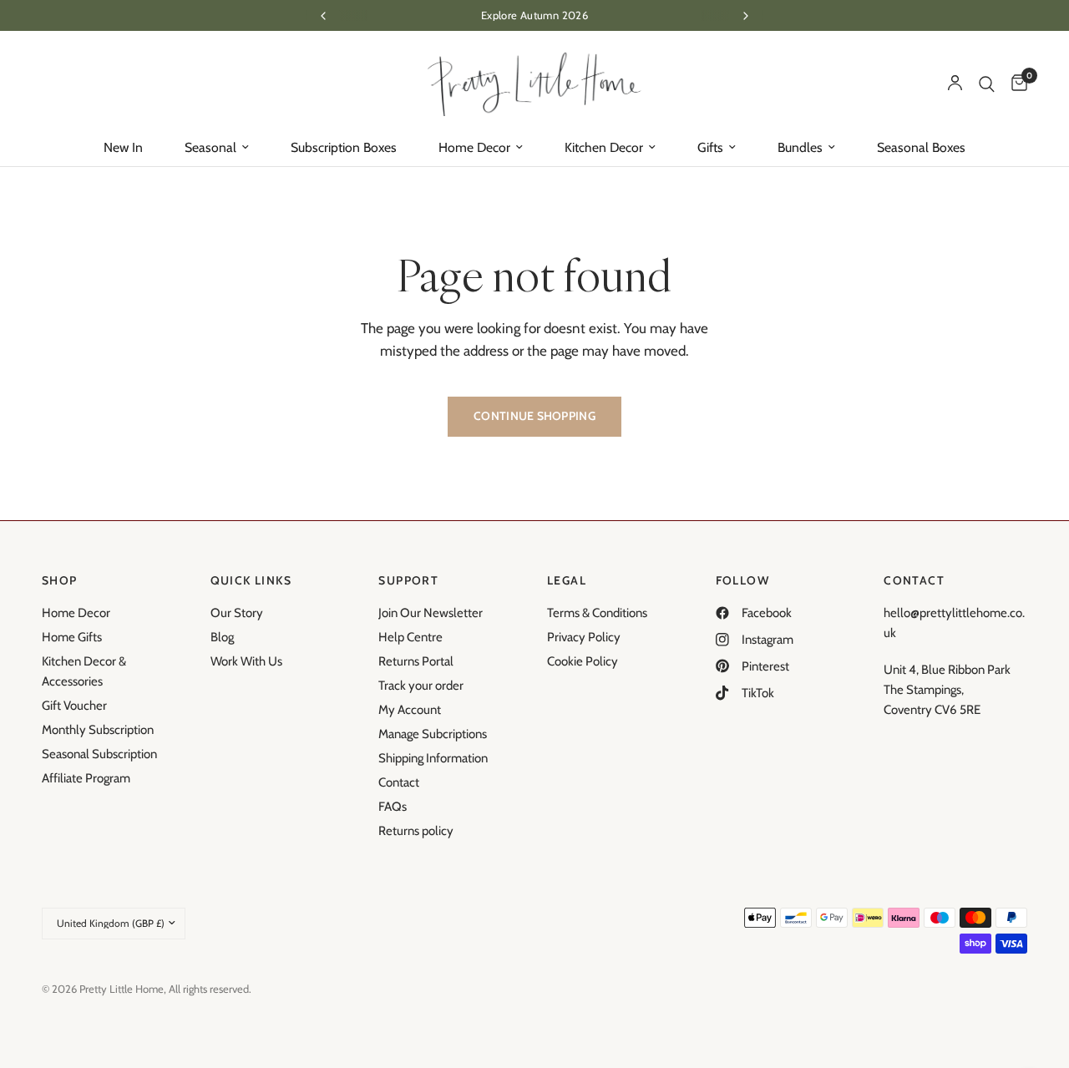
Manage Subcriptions (432, 734)
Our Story (236, 612)
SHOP (60, 580)
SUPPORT (408, 580)
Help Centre (410, 637)
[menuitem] (123, 147)
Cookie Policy (582, 661)
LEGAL (566, 580)
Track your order (421, 685)
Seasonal (210, 147)
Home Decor (474, 147)
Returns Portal (415, 661)
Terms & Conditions (597, 612)
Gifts (710, 147)
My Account (409, 709)
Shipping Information (433, 758)
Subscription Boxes (344, 147)
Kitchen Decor (604, 147)
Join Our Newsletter (430, 612)
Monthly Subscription (98, 729)
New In (123, 147)
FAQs (392, 806)
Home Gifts (72, 637)
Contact (398, 782)
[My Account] (955, 84)
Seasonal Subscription (99, 754)
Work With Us (246, 661)
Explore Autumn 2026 (534, 15)
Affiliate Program (86, 778)
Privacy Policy (584, 637)
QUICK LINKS (250, 580)
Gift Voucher (74, 705)
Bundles (800, 147)
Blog (222, 637)
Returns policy (415, 830)
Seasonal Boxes (921, 147)
